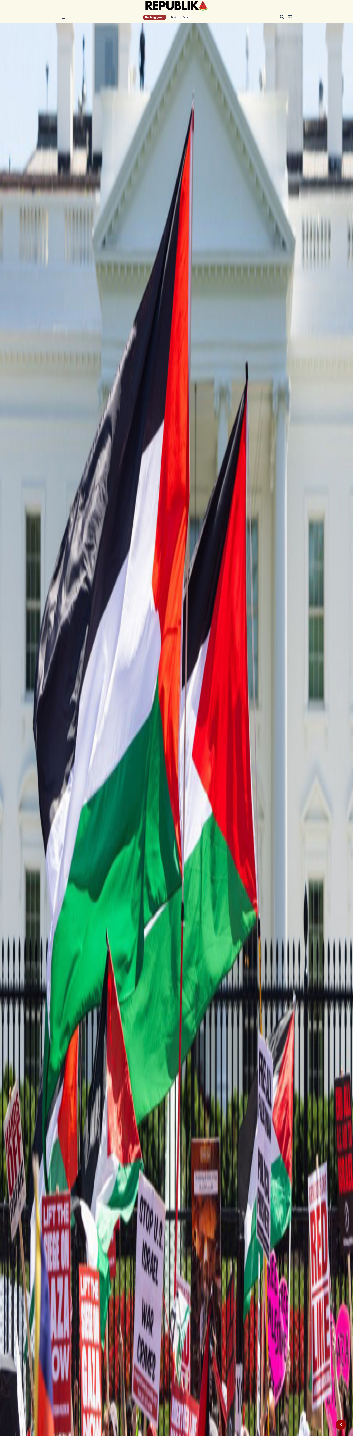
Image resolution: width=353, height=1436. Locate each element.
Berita (174, 17)
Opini (186, 17)
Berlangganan (154, 17)
